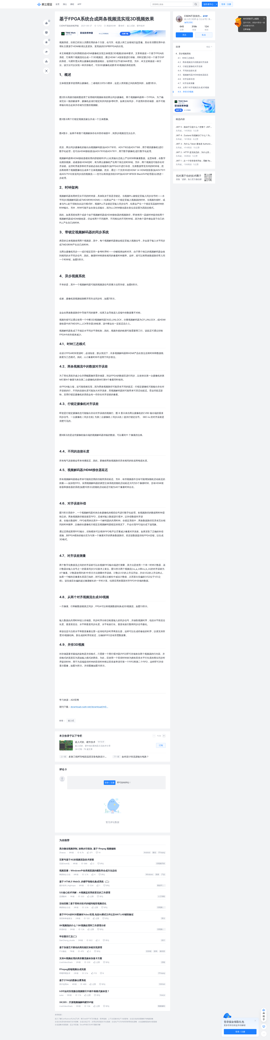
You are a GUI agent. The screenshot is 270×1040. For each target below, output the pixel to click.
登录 (226, 4)
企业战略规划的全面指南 (147, 1022)
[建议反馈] (264, 1026)
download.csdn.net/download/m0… (89, 706)
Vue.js (162, 995)
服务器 (162, 951)
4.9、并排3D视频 (185, 91)
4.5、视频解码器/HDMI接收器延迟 (193, 75)
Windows (149, 874)
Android (147, 852)
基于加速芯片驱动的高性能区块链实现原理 (80, 947)
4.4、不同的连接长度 (187, 70)
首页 (57, 4)
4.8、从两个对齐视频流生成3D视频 (193, 87)
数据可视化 (161, 885)
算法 (163, 918)
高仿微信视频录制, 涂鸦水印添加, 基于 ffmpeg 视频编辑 (87, 848)
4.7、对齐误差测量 (186, 83)
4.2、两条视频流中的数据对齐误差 (193, 62)
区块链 (148, 951)
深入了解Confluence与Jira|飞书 (67, 1019)
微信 (154, 852)
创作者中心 (208, 4)
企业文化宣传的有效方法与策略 (66, 1022)
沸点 (65, 4)
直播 (157, 874)
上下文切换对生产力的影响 (118, 1019)
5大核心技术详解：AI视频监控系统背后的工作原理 (84, 892)
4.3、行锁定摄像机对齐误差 (190, 66)
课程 (72, 4)
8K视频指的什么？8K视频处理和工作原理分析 (82, 925)
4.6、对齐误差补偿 (186, 79)
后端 (163, 962)
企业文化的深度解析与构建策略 (141, 1019)
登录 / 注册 (109, 782)
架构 (155, 951)
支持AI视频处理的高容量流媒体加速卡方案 (80, 958)
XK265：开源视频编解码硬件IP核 (76, 1002)
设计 (163, 940)
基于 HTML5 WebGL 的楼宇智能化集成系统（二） (84, 881)
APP (79, 4)
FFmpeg (161, 852)
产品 (163, 874)
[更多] (264, 1034)
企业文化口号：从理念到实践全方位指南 (95, 1022)
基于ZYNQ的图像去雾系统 (72, 980)
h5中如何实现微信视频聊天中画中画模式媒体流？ (84, 991)
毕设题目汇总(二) (68, 936)
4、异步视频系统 (183, 53)
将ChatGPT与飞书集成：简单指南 (94, 1019)
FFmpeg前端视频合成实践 (72, 969)
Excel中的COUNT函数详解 (90, 1025)
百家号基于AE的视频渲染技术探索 (76, 859)
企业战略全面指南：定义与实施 (66, 1025)
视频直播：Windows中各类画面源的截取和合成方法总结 (88, 870)
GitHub (162, 984)
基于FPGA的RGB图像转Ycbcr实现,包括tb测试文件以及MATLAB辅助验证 (96, 914)
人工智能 (161, 896)
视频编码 (161, 1006)
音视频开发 (160, 863)
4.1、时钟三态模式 (186, 58)
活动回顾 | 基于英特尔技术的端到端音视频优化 (82, 903)
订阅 (161, 745)
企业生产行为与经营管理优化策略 (124, 1022)
